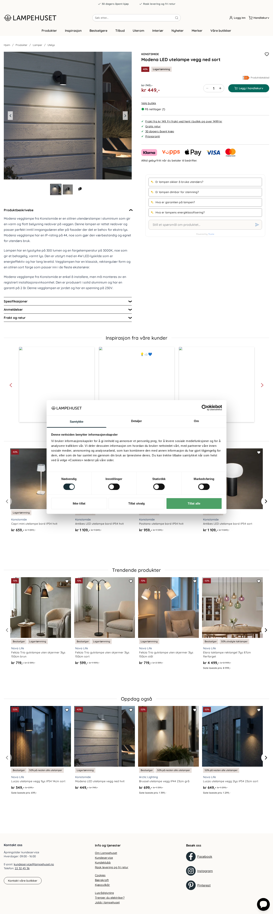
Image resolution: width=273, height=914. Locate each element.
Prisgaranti (152, 136)
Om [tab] (196, 421)
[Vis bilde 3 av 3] (80, 189)
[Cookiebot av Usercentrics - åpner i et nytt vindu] (204, 408)
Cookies (100, 875)
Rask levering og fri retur (159, 3)
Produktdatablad (260, 77)
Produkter (49, 31)
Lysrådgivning (104, 893)
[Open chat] (263, 904)
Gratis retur (153, 126)
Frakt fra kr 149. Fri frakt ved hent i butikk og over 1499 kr (183, 121)
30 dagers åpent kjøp (115, 3)
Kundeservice (104, 857)
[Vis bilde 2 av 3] (68, 189)
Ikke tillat (79, 503)
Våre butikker (220, 31)
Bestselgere (98, 31)
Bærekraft (102, 880)
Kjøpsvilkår (102, 885)
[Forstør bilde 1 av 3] (68, 115)
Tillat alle (194, 503)
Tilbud (120, 31)
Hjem (7, 45)
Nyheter (177, 31)
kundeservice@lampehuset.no (34, 864)
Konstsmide (150, 54)
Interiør (157, 31)
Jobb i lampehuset (107, 902)
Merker (197, 31)
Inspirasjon (73, 31)
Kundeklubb (103, 862)
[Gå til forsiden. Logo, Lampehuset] (48, 18)
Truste (211, 234)
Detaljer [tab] (136, 421)
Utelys (51, 45)
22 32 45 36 (22, 868)
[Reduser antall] (207, 88)
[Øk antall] (220, 88)
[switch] (114, 487)
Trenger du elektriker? (110, 897)
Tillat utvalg (136, 503)
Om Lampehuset (106, 853)
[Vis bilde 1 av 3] (56, 189)
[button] (56, 384)
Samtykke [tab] (77, 421)
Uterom (138, 31)
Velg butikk (148, 103)
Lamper (37, 45)
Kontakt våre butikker (22, 880)
